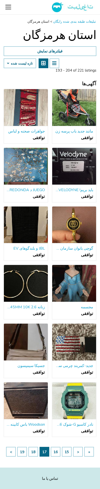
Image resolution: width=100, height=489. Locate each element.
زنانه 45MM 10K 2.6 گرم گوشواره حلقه (26, 307)
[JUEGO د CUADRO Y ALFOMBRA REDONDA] (26, 166)
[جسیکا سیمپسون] (26, 342)
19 (22, 452)
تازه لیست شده (21, 63)
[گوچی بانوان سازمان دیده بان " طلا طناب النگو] (74, 225)
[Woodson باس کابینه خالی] (26, 400)
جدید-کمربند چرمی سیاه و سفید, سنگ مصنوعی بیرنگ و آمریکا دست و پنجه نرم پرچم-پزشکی (74, 366)
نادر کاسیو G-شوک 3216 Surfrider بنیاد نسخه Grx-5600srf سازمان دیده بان (74, 424)
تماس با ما (50, 478)
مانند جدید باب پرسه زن (74, 131)
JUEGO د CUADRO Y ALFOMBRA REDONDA (26, 190)
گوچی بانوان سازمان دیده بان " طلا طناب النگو (74, 248)
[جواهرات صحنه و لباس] (26, 107)
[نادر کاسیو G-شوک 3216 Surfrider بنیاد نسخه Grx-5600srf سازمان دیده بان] (74, 400)
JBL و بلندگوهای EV (29, 248)
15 (67, 452)
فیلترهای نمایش (50, 51)
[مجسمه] (74, 283)
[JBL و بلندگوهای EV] (26, 225)
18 (33, 452)
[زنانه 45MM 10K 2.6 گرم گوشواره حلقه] (26, 283)
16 (55, 452)
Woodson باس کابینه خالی (26, 424)
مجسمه (87, 307)
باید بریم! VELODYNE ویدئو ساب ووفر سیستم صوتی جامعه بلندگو (74, 190)
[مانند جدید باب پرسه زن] (74, 107)
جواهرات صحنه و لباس (26, 131)
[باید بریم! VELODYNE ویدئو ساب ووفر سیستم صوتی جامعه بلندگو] (74, 166)
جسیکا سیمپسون (31, 366)
